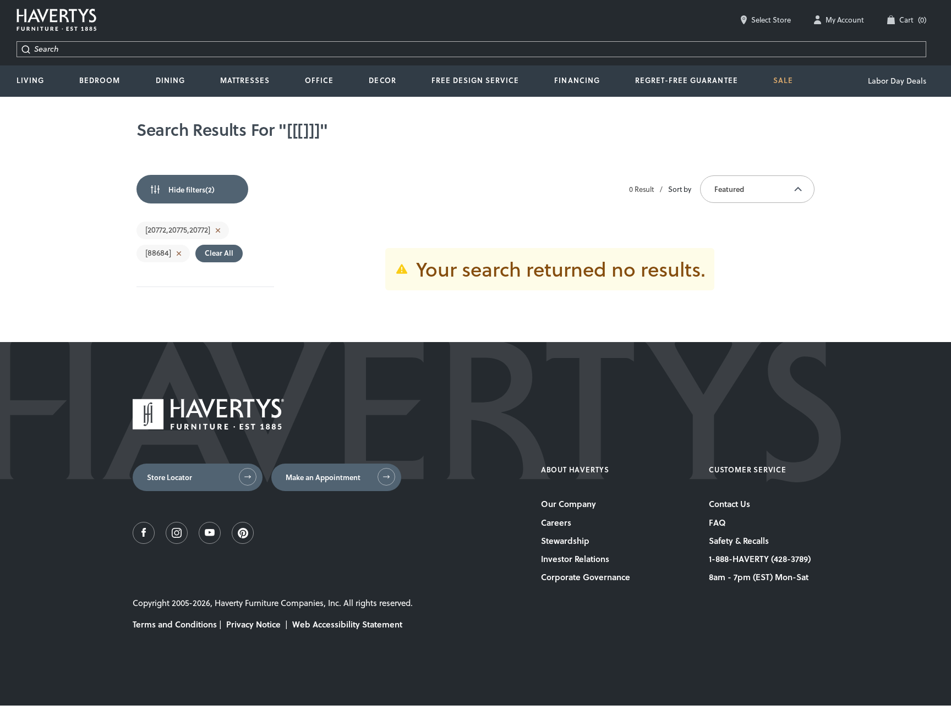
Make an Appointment (323, 477)
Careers (556, 522)
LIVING (30, 80)
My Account (845, 20)
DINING (170, 80)
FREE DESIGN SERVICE (475, 80)
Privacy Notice (253, 624)
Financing (576, 80)
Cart (912, 20)
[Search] (26, 49)
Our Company (568, 504)
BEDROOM (99, 80)
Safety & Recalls (739, 541)
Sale (783, 80)
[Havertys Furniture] (208, 426)
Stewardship (565, 541)
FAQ (717, 522)
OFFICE (319, 80)
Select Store (771, 20)
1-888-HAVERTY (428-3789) (760, 559)
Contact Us (729, 504)
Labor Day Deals (897, 80)
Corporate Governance (585, 577)
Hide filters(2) (191, 190)
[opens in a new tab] (144, 541)
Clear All (219, 253)
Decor (382, 80)
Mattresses (245, 80)
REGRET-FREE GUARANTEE (686, 80)
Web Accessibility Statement (347, 624)
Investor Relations (575, 559)
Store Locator (169, 477)
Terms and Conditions (175, 624)
